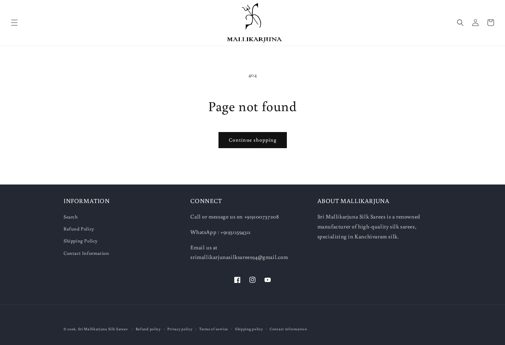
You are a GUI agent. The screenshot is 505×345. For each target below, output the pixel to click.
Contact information (288, 328)
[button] (14, 22)
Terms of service (213, 328)
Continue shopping (253, 139)
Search (71, 217)
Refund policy (148, 328)
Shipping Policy (81, 241)
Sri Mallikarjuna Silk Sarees (103, 328)
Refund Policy (79, 229)
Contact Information (86, 253)
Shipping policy (249, 328)
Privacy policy (179, 328)
